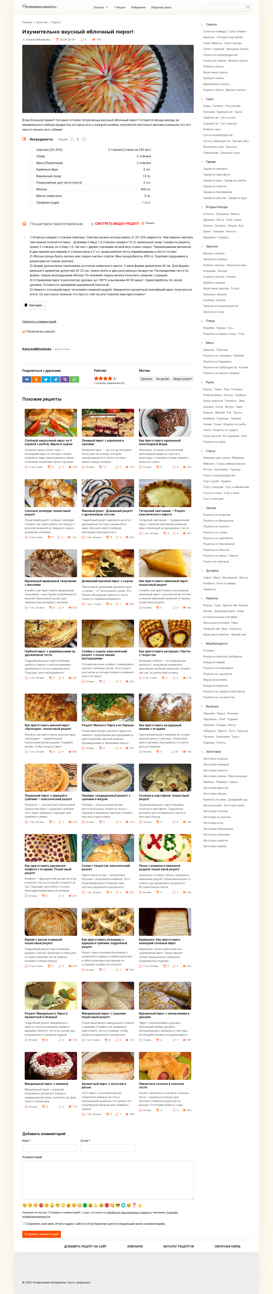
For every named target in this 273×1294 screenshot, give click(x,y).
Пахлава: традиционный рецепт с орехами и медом (106, 797)
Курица (221, 328)
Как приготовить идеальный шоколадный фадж (160, 442)
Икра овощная (237, 776)
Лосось (228, 395)
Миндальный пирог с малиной (46, 1084)
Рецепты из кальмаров (218, 668)
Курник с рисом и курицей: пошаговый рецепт (44, 941)
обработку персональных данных (128, 1212)
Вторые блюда (217, 207)
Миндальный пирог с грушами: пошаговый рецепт (104, 1015)
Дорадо (208, 406)
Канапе (231, 276)
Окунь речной (212, 436)
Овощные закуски (215, 294)
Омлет (207, 231)
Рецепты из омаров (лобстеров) (224, 691)
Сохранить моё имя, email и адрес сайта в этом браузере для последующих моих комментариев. (95, 1224)
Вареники (209, 237)
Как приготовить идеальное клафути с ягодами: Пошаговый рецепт (48, 869)
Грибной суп (211, 117)
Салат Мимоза (212, 43)
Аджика (226, 481)
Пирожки (209, 713)
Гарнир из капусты (215, 186)
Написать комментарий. (39, 321)
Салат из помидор (215, 31)
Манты (235, 214)
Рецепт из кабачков (216, 561)
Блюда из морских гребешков (222, 656)
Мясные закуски (214, 253)
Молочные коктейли (216, 622)
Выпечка (212, 706)
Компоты (236, 628)
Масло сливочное (49, 196)
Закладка (35, 305)
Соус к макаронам (237, 487)
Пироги (222, 731)
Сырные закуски (214, 276)
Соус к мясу (231, 493)
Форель (208, 412)
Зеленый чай (211, 628)
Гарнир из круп (237, 198)
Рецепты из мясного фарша (221, 373)
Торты (235, 736)
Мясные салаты (235, 90)
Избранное (138, 7)
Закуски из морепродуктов (220, 306)
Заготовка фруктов (215, 788)
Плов (229, 219)
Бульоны (231, 146)
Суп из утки (228, 117)
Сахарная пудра (47, 202)
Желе (216, 577)
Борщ (206, 106)
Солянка (217, 106)
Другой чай (229, 605)
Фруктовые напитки (216, 634)
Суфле (207, 577)
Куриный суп (225, 112)
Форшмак (209, 271)
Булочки (243, 731)
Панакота (209, 589)
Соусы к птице (212, 493)
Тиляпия (236, 418)
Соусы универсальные (231, 463)
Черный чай (238, 634)
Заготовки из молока (217, 817)
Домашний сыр (238, 799)
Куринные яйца (47, 169)
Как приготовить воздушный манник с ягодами (160, 727)
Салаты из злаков (214, 60)
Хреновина (221, 469)
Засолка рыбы (212, 805)
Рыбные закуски (214, 265)
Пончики (232, 713)
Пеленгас (231, 400)
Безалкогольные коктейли (220, 617)
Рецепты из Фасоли (216, 550)
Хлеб (222, 719)
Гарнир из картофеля (216, 174)
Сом (244, 436)
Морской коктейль (215, 679)
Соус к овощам (213, 487)
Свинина (238, 355)
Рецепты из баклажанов (219, 544)
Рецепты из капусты (216, 526)
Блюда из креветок (215, 685)
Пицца (221, 713)
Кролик (243, 367)
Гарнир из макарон (215, 168)
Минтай (220, 412)
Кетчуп (207, 469)
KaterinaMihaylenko (36, 349)
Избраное (135, 1246)
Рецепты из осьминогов (219, 697)
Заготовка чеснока (215, 811)
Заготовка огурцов (215, 758)
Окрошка (209, 112)
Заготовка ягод (213, 823)
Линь (242, 400)
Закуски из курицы (215, 259)
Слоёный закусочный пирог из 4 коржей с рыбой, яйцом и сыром (48, 442)
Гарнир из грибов (235, 180)
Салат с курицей (213, 49)
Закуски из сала (213, 312)
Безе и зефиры (226, 583)
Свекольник (211, 152)
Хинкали (218, 231)
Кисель (207, 611)
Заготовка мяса (234, 805)
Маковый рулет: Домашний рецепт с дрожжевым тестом (107, 512)
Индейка (208, 328)
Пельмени (222, 214)
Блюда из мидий (214, 662)
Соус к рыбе (211, 481)
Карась (207, 389)
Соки (217, 605)
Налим (207, 424)
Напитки (212, 598)
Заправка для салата (216, 457)
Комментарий (32, 1157)
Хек (229, 412)
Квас (224, 628)
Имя (26, 1141)
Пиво (234, 622)
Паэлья (208, 225)
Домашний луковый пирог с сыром (107, 581)
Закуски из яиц (236, 265)
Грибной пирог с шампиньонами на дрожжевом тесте (50, 653)
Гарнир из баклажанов (217, 192)
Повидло (222, 782)
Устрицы (208, 650)
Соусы (210, 451)
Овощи (211, 508)
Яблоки (41, 189)
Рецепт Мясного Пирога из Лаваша (108, 725)
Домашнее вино (224, 611)
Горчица (235, 469)
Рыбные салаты (213, 66)
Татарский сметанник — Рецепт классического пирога (162, 512)
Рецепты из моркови (216, 514)
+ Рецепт (120, 7)
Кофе (240, 611)
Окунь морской (213, 400)
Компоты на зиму (214, 799)
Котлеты (208, 214)
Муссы (243, 577)
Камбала (209, 418)
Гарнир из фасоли (214, 198)
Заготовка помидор (216, 764)
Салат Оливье (237, 31)
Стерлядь (223, 418)
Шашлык (208, 350)
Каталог (99, 7)
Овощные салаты (237, 49)
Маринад (238, 457)
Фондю (222, 271)
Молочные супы (213, 146)
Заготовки (213, 751)
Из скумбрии (230, 436)
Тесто (232, 731)
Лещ (226, 389)
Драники (208, 219)
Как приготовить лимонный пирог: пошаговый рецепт (164, 582)
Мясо (210, 343)
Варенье (208, 782)
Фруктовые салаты (215, 72)
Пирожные (210, 719)
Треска (237, 412)
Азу (241, 225)
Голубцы (223, 237)
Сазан (217, 424)
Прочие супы (240, 141)
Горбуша (240, 395)
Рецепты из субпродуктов (220, 367)
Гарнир (211, 162)
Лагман (232, 225)
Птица (210, 321)
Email (85, 1141)
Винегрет (209, 37)
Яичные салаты (238, 60)
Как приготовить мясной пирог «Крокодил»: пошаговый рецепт (48, 727)
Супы (210, 99)
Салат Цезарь (233, 43)
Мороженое (230, 577)
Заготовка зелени (214, 776)
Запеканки (223, 736)
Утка (241, 334)
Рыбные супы (212, 129)
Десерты (212, 570)
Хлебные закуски (214, 300)
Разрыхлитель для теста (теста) (59, 182)
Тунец (218, 389)
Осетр (219, 406)
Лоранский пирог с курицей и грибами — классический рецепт (48, 797)
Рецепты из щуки (214, 441)
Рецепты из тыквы (215, 532)
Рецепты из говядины (217, 355)
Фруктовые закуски (216, 288)
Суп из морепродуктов (218, 135)
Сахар (40, 156)
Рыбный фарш (212, 395)
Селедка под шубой (229, 37)
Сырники (208, 742)
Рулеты (221, 742)
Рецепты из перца (215, 555)
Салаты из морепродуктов (220, 55)
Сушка (233, 782)
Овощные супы (230, 152)
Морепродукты (217, 643)
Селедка (236, 389)
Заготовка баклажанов (218, 828)
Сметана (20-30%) (49, 149)
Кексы (232, 725)
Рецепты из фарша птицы (219, 334)
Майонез (209, 463)
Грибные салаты (213, 78)
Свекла (233, 555)
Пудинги (232, 719)
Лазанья (220, 225)
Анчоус (229, 406)
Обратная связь (161, 7)
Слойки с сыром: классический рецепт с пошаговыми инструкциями (104, 655)
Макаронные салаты (216, 84)
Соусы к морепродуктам (219, 475)
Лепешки (208, 725)
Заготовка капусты (215, 770)
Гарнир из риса (212, 180)
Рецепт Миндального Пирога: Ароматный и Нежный (46, 1015)
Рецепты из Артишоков (218, 520)
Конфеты (209, 583)
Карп (239, 406)
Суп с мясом (228, 123)
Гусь (230, 328)
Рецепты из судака (225, 430)
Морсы (207, 605)
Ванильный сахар (48, 176)
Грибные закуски (214, 282)
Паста (220, 219)
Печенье (208, 736)
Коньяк (243, 605)
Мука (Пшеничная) (49, 163)
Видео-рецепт (182, 379)
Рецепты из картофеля (218, 538)
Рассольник (232, 106)
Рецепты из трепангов (217, 674)
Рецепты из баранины (217, 361)
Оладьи (221, 725)
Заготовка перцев (214, 793)
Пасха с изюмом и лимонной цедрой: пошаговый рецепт (159, 867)
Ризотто (231, 231)
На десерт (162, 379)
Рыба (210, 382)
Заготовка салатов (215, 840)
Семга (207, 430)
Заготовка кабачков (216, 834)
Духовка (146, 379)
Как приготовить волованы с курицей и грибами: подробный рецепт (104, 943)
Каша (237, 219)
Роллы (235, 288)
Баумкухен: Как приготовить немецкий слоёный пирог (159, 941)
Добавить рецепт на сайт (85, 1246)
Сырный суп (211, 123)
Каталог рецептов (178, 1246)
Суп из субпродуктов (216, 141)
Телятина (222, 350)
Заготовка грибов (214, 846)
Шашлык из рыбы (234, 424)
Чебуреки (209, 731)
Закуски (212, 246)
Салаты (211, 24)
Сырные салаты (213, 90)
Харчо (239, 112)
